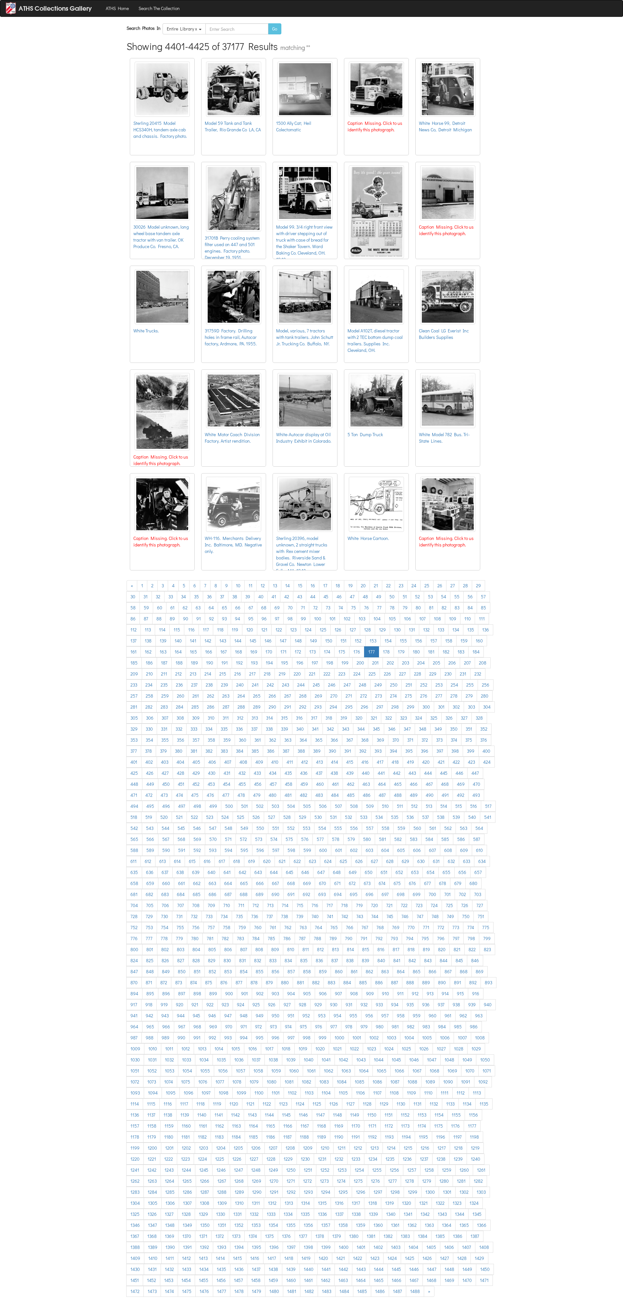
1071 (487, 1071)
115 (177, 630)
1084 (342, 1082)
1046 (414, 1060)
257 (134, 696)
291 (287, 707)
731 (179, 916)
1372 (219, 1236)
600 (323, 850)
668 (291, 883)
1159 (169, 1126)
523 (209, 817)
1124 (300, 1104)
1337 (339, 1214)
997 (291, 1038)
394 (393, 751)
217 (252, 674)
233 (133, 685)
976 (318, 1027)
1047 (431, 1060)
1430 (135, 1269)
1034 (204, 1060)
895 (150, 993)
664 (228, 883)
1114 (134, 1104)
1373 (236, 1236)
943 (165, 1015)
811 (305, 949)
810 (290, 949)
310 (211, 718)
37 (222, 596)
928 (302, 1004)
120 (249, 630)
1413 (203, 1258)
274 (393, 696)
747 (420, 916)
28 (465, 585)
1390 (170, 1247)
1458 (256, 1280)
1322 (440, 1203)
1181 (185, 1137)
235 (164, 685)
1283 (135, 1192)
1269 (256, 1181)
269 (318, 696)
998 (307, 1038)
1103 (309, 1093)
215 (222, 674)
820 (442, 949)
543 (149, 828)
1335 (305, 1214)
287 (226, 707)
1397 (291, 1247)
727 (479, 905)
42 (286, 596)
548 (228, 828)
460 (320, 784)
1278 (409, 1181)
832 (257, 960)
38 (234, 596)
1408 (484, 1247)
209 (134, 674)
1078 (236, 1082)
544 (165, 828)
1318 (372, 1203)
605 (401, 850)
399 (470, 751)
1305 (152, 1203)
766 (349, 927)
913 (430, 993)
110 (467, 619)
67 (251, 608)
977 (333, 1027)
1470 (467, 1280)
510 (385, 806)
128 (367, 630)
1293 (308, 1192)
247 (347, 685)
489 (414, 795)
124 (308, 630)
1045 (396, 1060)
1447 (431, 1269)
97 (277, 619)
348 (422, 729)
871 (149, 982)
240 (240, 685)
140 (178, 641)
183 (461, 652)
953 (321, 1015)
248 (362, 685)
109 (452, 619)
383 (224, 751)
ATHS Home (117, 8)
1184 (236, 1137)
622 (297, 861)
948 (244, 1015)
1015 (235, 1049)
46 (339, 596)
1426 (427, 1258)
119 (235, 630)
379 (163, 751)
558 (385, 828)
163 (163, 652)
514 (443, 806)
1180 (168, 1137)
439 (350, 773)
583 (413, 839)
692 (306, 894)
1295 (343, 1192)
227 (402, 674)
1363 (429, 1225)
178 (386, 652)
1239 (458, 1159)
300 (426, 707)
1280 (444, 1181)
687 (228, 894)
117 (206, 630)
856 (275, 971)
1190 (338, 1137)
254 (454, 685)
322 (388, 718)
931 (349, 1004)
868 (464, 971)
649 (353, 872)
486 (367, 795)
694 (338, 894)
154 (388, 641)
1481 (291, 1291)
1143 (252, 1115)
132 (426, 630)
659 (150, 883)
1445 (396, 1269)
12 (263, 585)
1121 (250, 1104)
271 (349, 696)
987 (134, 1038)
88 (159, 619)
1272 (307, 1181)
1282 (478, 1181)
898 (197, 993)
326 (449, 718)
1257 (411, 1170)
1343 (442, 1214)
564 (479, 828)
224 (356, 674)
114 (162, 630)
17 (325, 585)
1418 (288, 1258)
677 (427, 883)
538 (441, 817)
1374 (253, 1236)
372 (424, 740)
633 (466, 861)
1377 (303, 1236)
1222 (168, 1159)
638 (180, 872)
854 (244, 971)
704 (134, 905)
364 (303, 740)
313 (254, 718)
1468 (431, 1280)
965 (150, 1027)
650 (369, 872)
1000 (339, 1038)
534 (379, 817)
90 (185, 619)
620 (267, 861)
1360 (378, 1225)
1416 (254, 1258)
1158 (151, 1126)
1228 (270, 1159)
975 (303, 1027)
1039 (291, 1060)
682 (149, 894)
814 (350, 949)
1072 (134, 1082)
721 (389, 905)
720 (374, 905)
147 (283, 641)
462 (350, 784)
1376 (286, 1236)
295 (349, 707)
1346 (135, 1225)
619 (251, 861)
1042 (343, 1060)
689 (259, 894)
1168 (321, 1126)
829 (211, 960)
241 (255, 685)
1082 (306, 1082)
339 (284, 729)
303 (471, 707)
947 (228, 1015)
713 (270, 905)
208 (482, 663)
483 (319, 795)
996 (275, 1038)
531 (333, 817)
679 (457, 883)
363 (287, 740)
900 (229, 993)
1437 (256, 1269)
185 (134, 663)
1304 (135, 1203)
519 (148, 817)
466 (414, 784)
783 (240, 938)
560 (417, 828)
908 (354, 993)
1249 (273, 1170)
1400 (343, 1247)
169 (253, 652)
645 (289, 872)
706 (165, 905)
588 (134, 850)
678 (442, 883)
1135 (484, 1104)
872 (163, 982)
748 (435, 916)
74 (340, 608)
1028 (458, 1049)
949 (259, 1015)
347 (407, 729)
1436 (239, 1269)
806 (228, 949)
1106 (360, 1093)
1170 (355, 1126)
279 (469, 696)
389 (317, 751)
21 (376, 585)
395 (409, 751)
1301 (447, 1192)
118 (220, 630)
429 (196, 773)
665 (244, 883)
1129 (384, 1104)
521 (179, 817)
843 (428, 960)
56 (470, 596)
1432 (169, 1269)
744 (374, 916)
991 (197, 1038)
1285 (170, 1192)
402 (149, 762)
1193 (389, 1137)
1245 (203, 1170)
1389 (152, 1247)
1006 (445, 1038)
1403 (395, 1247)
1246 (221, 1170)
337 (254, 729)
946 (212, 1015)
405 (196, 762)
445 (443, 773)
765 (334, 927)
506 (323, 806)
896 (166, 993)
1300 (430, 1192)
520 (164, 817)
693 (322, 894)
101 (332, 619)
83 (457, 608)
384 (239, 751)
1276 (375, 1181)
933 (379, 1004)
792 (379, 938)
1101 (276, 1093)
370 (395, 740)
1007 (462, 1038)
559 (401, 828)
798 (471, 938)
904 (291, 993)
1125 (316, 1104)
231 (463, 674)
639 (196, 872)
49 (378, 596)
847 (134, 971)
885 (363, 982)
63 (198, 608)
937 (441, 1004)
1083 (324, 1082)
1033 (186, 1060)
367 (349, 740)
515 (458, 806)
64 (211, 608)
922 (210, 1004)
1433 (186, 1269)
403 (164, 762)
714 (285, 905)
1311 (256, 1203)
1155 (456, 1115)
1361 (395, 1225)
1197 (457, 1137)
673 (367, 883)
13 (275, 585)
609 (464, 850)
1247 (238, 1170)
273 (378, 696)
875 (208, 982)
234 (149, 685)
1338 (356, 1214)
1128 (367, 1104)
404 (180, 762)
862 (369, 971)
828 (196, 960)
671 (337, 883)
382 (209, 751)
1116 (168, 1104)
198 (329, 663)
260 (180, 696)
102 (347, 619)
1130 (401, 1104)
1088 (412, 1082)
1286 (187, 1192)
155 (403, 641)
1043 (361, 1060)
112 (133, 630)
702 (462, 894)
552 (291, 828)
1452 (151, 1280)
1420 (323, 1258)
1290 (257, 1192)
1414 (220, 1258)
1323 (457, 1203)
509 (370, 806)
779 (179, 938)
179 (401, 652)
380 (178, 751)
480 (272, 795)
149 (313, 641)
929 (318, 1004)
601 (338, 850)
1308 (204, 1203)
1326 (152, 1214)
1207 (273, 1148)
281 (133, 707)
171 (283, 652)
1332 (254, 1214)
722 (404, 905)
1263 (152, 1181)
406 (212, 762)
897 (181, 993)
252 (423, 685)
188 (179, 663)
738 (284, 916)
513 (429, 806)
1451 (134, 1280)
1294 (325, 1192)
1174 (422, 1126)
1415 (237, 1258)
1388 (135, 1247)
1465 (379, 1280)
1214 (391, 1148)
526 (256, 817)
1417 (271, 1258)
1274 (341, 1181)
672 (352, 883)
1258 (429, 1170)
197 (315, 663)
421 (441, 762)
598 (291, 850)
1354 (273, 1225)
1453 (168, 1280)
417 (380, 762)
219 (282, 674)
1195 (423, 1137)
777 (149, 938)
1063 (346, 1071)
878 (254, 982)
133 (441, 630)
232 (477, 674)
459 (304, 784)
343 (345, 729)
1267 (221, 1181)
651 (384, 872)
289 (257, 707)
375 (468, 740)
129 (382, 630)
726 (464, 905)
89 (172, 619)
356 (180, 740)
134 (455, 630)
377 (133, 751)
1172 (389, 1126)
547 (212, 828)
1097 (206, 1093)
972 (258, 1027)
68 (263, 608)
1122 (267, 1104)
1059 (276, 1071)
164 (178, 652)
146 (268, 641)
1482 (309, 1291)
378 (148, 751)
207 (467, 663)
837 (334, 960)
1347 (152, 1225)
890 (442, 982)
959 (417, 1015)
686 (212, 894)
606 (417, 850)
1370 (186, 1236)
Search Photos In (145, 28)
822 (472, 949)
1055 (205, 1071)
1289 (239, 1192)
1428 (462, 1258)
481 (288, 795)
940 (488, 1004)
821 (457, 949)
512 (414, 806)
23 (401, 585)
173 (312, 652)
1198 (474, 1137)
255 (470, 685)
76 (366, 608)
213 (193, 674)
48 (365, 596)
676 (412, 883)
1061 (311, 1071)
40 (260, 596)
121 (264, 630)
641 (227, 872)
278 (454, 696)
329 (134, 729)
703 (477, 894)
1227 (254, 1159)
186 (149, 663)
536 (410, 817)
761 (273, 927)
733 (209, 916)
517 (488, 806)
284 (179, 707)
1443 (361, 1269)
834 (288, 960)
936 (426, 1004)
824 (134, 960)
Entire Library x (183, 29)
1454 (186, 1280)
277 (438, 696)
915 (460, 993)
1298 (395, 1192)
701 (447, 894)
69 (277, 608)
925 (256, 1004)
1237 (424, 1159)
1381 (371, 1236)
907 (338, 993)
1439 (291, 1269)
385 (255, 751)
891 (457, 982)
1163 (236, 1126)
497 (181, 806)
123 (293, 630)
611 (133, 861)
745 (389, 916)
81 (431, 608)
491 (445, 795)
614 (177, 861)
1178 (134, 1137)
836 (319, 960)
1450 (485, 1269)
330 (149, 729)
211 (164, 674)
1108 (394, 1093)
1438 (273, 1269)
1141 (218, 1115)
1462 (325, 1280)
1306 (170, 1203)
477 (225, 795)
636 (149, 872)
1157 (134, 1126)
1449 (467, 1269)
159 (464, 641)
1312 (272, 1203)
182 (446, 652)
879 (269, 982)
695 (354, 894)
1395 (256, 1247)
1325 (135, 1214)
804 (196, 949)
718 (344, 905)
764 (318, 927)
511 (400, 806)
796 (441, 938)
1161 (203, 1126)
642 (242, 872)
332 (179, 729)
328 (479, 718)
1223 (185, 1159)
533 (363, 817)
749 (450, 916)
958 (401, 1015)
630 (421, 861)
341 (315, 729)
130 (397, 630)
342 (330, 729)
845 (459, 960)
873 (178, 982)
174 (327, 652)
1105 (343, 1093)
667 (275, 883)
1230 (305, 1159)
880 (285, 982)
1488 (415, 1291)
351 (469, 729)
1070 (469, 1071)
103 (362, 619)
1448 (449, 1269)
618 (236, 861)
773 (455, 927)
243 (285, 685)
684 (181, 894)
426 (149, 773)
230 (448, 674)
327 (464, 718)
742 (344, 916)
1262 (135, 1181)
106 (407, 619)
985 (458, 1027)
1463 (343, 1280)
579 (351, 839)
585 (445, 839)
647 (321, 872)
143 (222, 641)
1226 (236, 1159)
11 (250, 585)
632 (451, 861)
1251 (308, 1170)
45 (326, 596)
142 (207, 641)
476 (210, 795)
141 (193, 641)
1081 (289, 1082)
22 (388, 585)
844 (443, 960)
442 (396, 773)
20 (363, 585)
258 (149, 696)
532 (348, 817)
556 (354, 828)
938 (456, 1004)
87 (146, 619)
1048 (449, 1060)
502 (259, 806)
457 (273, 784)
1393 (221, 1247)
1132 (434, 1104)
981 (395, 1027)
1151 (389, 1115)
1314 (305, 1203)
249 (378, 685)
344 (361, 729)
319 (343, 718)
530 (318, 817)
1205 (238, 1148)
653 (415, 872)
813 (335, 949)
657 (478, 872)
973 (273, 1027)
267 (287, 696)
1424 (392, 1258)
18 (338, 585)
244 (301, 685)
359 (227, 740)
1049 (467, 1060)
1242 (151, 1170)
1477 (221, 1291)
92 (211, 619)
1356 (308, 1225)
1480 (274, 1291)
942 (149, 1015)
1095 (171, 1093)
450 (166, 784)
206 (452, 663)
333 (193, 729)
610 (479, 850)
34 (183, 596)
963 (479, 1015)
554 (322, 828)
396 (424, 751)
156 (418, 641)
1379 (336, 1236)
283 (164, 707)
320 (358, 718)
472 (149, 795)
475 (195, 795)
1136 (134, 1115)
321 (374, 718)
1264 (169, 1181)
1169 (338, 1126)
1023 (371, 1049)
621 (282, 861)
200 (360, 663)
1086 (377, 1082)
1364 (446, 1225)
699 (417, 894)
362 (272, 740)
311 (226, 718)
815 (365, 949)
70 (290, 608)
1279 (426, 1181)
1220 (135, 1159)
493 (476, 795)
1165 (270, 1126)
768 (380, 927)
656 (462, 872)
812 (320, 949)
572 (243, 839)
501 (244, 806)
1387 (474, 1236)
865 (417, 971)
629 (405, 861)
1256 (394, 1170)
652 (399, 872)
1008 (480, 1038)
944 (181, 1015)
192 (239, 663)
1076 (202, 1082)
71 (303, 608)
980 (380, 1027)
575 (289, 839)
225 (372, 674)
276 (423, 696)
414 (334, 762)
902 (259, 993)
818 (411, 949)
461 (335, 784)
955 (353, 1015)
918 (149, 1004)
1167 (304, 1126)
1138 (168, 1115)
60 (159, 608)
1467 (414, 1280)
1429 (479, 1258)
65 (224, 608)
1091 (465, 1082)
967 (181, 1027)
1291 (274, 1192)
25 (426, 585)
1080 (271, 1082)
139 (163, 641)
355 (165, 740)
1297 (377, 1192)
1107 (377, 1093)
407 (227, 762)
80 (418, 608)
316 (299, 718)
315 (284, 718)
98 (290, 619)
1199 (135, 1148)
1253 (342, 1170)
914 (445, 993)
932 (364, 1004)
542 (134, 828)
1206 (256, 1148)
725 (449, 905)
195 (284, 663)
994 (244, 1038)
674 (382, 883)
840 (381, 960)
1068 (434, 1071)
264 (241, 696)
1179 (151, 1137)
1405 (431, 1247)
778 (164, 938)
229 (432, 674)
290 (272, 707)
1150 (371, 1115)
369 (380, 740)
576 (305, 839)
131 (412, 630)
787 (302, 938)
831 (242, 960)
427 (165, 773)
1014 (218, 1049)
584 (429, 839)
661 (181, 883)
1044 (379, 1060)
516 (473, 806)
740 (315, 916)
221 (312, 674)
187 (164, 663)
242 (270, 685)
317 (314, 718)
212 (178, 674)
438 (334, 773)
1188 (304, 1137)
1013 (202, 1049)
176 (356, 652)
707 (180, 905)
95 (250, 619)
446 (459, 773)
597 (275, 850)
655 (446, 872)
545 (181, 828)
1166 (287, 1126)
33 (170, 596)
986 (474, 1027)
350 (454, 729)
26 (439, 585)
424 (487, 762)
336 (239, 729)
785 (271, 938)
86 (133, 619)
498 (197, 806)
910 (385, 993)
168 (238, 652)
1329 (203, 1214)
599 (307, 850)
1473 (152, 1291)
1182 (202, 1137)
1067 (416, 1071)
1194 (406, 1137)
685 (197, 894)
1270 (273, 1181)
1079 (254, 1082)
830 (227, 960)
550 (260, 828)
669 (307, 883)
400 (486, 751)
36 (209, 596)
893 (488, 982)
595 (244, 850)
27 (452, 585)
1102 (292, 1093)
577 (320, 839)
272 (363, 696)
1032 (169, 1060)
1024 (389, 1049)
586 (461, 839)
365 (319, 740)
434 (272, 773)
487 (382, 795)
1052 (152, 1071)
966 (166, 1027)
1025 (406, 1049)
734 (224, 916)
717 (329, 905)
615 (192, 861)
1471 (484, 1280)
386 (271, 751)
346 (392, 729)
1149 (354, 1115)
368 (365, 740)
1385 (440, 1236)
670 (322, 883)
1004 (409, 1038)
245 (316, 685)
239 (224, 685)
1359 (360, 1225)
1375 (269, 1236)
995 (259, 1038)
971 (243, 1027)
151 (343, 641)
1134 (467, 1104)
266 (272, 696)
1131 (417, 1104)
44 (312, 596)
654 (430, 872)
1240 (475, 1159)
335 (224, 729)
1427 (444, 1258)
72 (315, 608)
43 (299, 596)
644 (274, 872)
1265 (187, 1181)
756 (196, 927)
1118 (200, 1104)
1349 (187, 1225)
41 (274, 596)
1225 (219, 1159)
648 (337, 872)
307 (165, 718)
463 (366, 784)
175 (341, 652)
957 (385, 1015)
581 (382, 839)
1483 (326, 1291)
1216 (425, 1148)
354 (149, 740)
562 (448, 828)
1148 (337, 1115)
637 (165, 872)
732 (194, 916)
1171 (372, 1126)
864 (401, 971)
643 (258, 872)
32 (158, 596)
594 (228, 850)
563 (463, 828)
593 (212, 850)
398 (455, 751)
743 (359, 916)
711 (241, 905)
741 (330, 916)
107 (422, 619)
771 (426, 927)
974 (288, 1027)
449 (150, 784)
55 (456, 596)
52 (417, 596)
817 (396, 949)
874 (193, 982)
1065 (381, 1071)
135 (470, 630)
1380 (354, 1236)
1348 (170, 1225)
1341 (408, 1214)
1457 (238, 1280)
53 (430, 596)
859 (323, 971)
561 (432, 828)
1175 (438, 1126)
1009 (135, 1049)
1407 (466, 1247)
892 (473, 982)
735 (239, 916)
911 (400, 993)
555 (338, 828)
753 (149, 927)
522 (194, 817)
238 (209, 685)
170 (268, 652)
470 (476, 784)
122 (278, 630)
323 (403, 718)
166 (208, 652)
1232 (339, 1159)
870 (134, 982)
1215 (408, 1148)
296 (364, 707)
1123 (283, 1104)
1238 (441, 1159)
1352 (238, 1225)
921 (194, 1004)
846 (475, 960)
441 (381, 773)
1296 (360, 1192)
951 (290, 1015)
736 (254, 916)
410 (274, 762)
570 (213, 839)
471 (133, 795)
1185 (253, 1137)
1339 (373, 1214)
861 (354, 971)
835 (304, 960)
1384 (422, 1236)
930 (333, 1004)
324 (418, 718)
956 (369, 1015)
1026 (424, 1049)
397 (439, 751)
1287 (204, 1192)
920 (179, 1004)
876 (223, 982)
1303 (481, 1192)
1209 (307, 1148)
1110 (428, 1093)
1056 (223, 1071)
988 (149, 1038)
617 (222, 861)
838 (350, 960)
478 (241, 795)
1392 (204, 1247)
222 (327, 674)
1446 (414, 1269)
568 (181, 839)
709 (211, 905)
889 (426, 982)
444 (428, 773)
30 (132, 596)
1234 (372, 1159)
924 (240, 1004)
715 (300, 905)
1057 (240, 1071)
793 (394, 938)
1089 (430, 1082)
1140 (201, 1115)
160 (479, 641)
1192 (372, 1137)
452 (196, 784)
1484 (344, 1291)
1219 (475, 1148)
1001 (356, 1038)
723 (419, 905)
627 (374, 861)
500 (229, 806)
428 (180, 773)
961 (448, 1015)
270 (333, 696)
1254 (359, 1170)
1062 (328, 1071)
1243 (169, 1170)
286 (210, 707)
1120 (233, 1104)
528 (287, 817)
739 (299, 916)
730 (164, 916)
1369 (169, 1236)
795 (425, 938)
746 (405, 916)
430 (211, 773)
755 (180, 927)
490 (430, 795)
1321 (423, 1203)
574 (273, 839)
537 (425, 817)
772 (440, 927)
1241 (134, 1170)
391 (347, 751)
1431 (152, 1269)
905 (307, 993)
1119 (217, 1104)
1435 (221, 1269)
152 (358, 641)
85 (483, 608)
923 (225, 1004)
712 (255, 905)
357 (196, 740)
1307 (187, 1203)
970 (228, 1027)
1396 (274, 1247)
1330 (220, 1214)
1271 (291, 1181)
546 (197, 828)
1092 (483, 1082)
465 (398, 784)
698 (401, 894)
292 (302, 707)
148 (298, 641)
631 (436, 861)
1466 (396, 1280)
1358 (343, 1225)
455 (242, 784)
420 (426, 762)
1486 (380, 1291)
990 (181, 1038)
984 (442, 1027)
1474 (169, 1291)
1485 (362, 1291)
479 (257, 795)
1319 (389, 1203)
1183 (219, 1137)
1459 (273, 1280)
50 (392, 596)
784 (256, 938)
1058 (258, 1071)
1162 (219, 1126)
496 (166, 806)
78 (392, 608)
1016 (252, 1049)
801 (149, 949)
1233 (355, 1159)
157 (433, 641)
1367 (134, 1236)
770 (411, 927)
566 (150, 839)
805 (212, 949)
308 (180, 718)
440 (366, 773)
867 (448, 971)
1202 (186, 1148)
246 (332, 685)
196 (299, 663)
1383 (405, 1236)
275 (408, 696)
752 (134, 927)
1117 (184, 1104)
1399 (326, 1247)
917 (133, 1004)
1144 (269, 1115)
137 (133, 641)
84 (470, 608)
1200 (152, 1148)
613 (162, 861)
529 (302, 817)
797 (456, 938)
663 (212, 883)
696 (369, 894)
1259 (446, 1170)
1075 (185, 1082)
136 (485, 630)
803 (180, 949)
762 (287, 927)
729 (149, 916)
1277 (392, 1181)
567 (165, 839)
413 (319, 762)
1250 (291, 1170)
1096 (188, 1093)
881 (300, 982)
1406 (449, 1247)
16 (313, 585)
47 (352, 596)
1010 (152, 1049)
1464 (361, 1280)
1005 (427, 1038)
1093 (135, 1093)
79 (405, 608)
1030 (135, 1060)
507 (338, 806)
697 (385, 894)
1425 (409, 1258)
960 (432, 1015)
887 (394, 982)
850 (182, 971)
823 (487, 949)
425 (134, 773)
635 (134, 872)
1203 (203, 1148)
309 (196, 718)
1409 (135, 1258)
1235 (390, 1159)
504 (291, 806)
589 (150, 850)
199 (344, 663)
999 (322, 1038)
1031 (152, 1060)
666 (260, 883)
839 (365, 960)
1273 (324, 1181)
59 (146, 608)
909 (370, 993)
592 (197, 850)
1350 (205, 1225)
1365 (464, 1225)
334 (209, 729)
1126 (333, 1104)
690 (275, 894)
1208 (290, 1148)
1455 (203, 1280)
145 (253, 641)
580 (367, 839)
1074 (168, 1082)
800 (134, 949)
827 (180, 960)
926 (271, 1004)
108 (437, 619)
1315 (322, 1203)
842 (412, 960)
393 (378, 751)
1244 (186, 1170)
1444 (379, 1269)
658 (134, 883)
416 (365, 762)
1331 (237, 1214)
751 (481, 916)
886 (379, 982)
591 (181, 850)
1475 (186, 1291)
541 (487, 817)
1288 (221, 1192)
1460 (291, 1280)
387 (286, 751)
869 (479, 971)
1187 (287, 1137)
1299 (412, 1192)
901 (244, 993)
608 (448, 850)
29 (478, 585)
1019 (303, 1049)
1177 (472, 1126)
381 (193, 751)
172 (298, 652)
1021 (337, 1049)
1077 (219, 1082)
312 (240, 718)
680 (473, 883)
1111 (444, 1093)
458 (288, 784)
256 (485, 685)
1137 (151, 1115)
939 (472, 1004)
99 (303, 619)
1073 (151, 1082)
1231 (322, 1159)
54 (443, 596)
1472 (135, 1291)
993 (228, 1038)
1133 (450, 1104)
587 (476, 839)
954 (337, 1015)
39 (247, 596)
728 (134, 916)
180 (416, 652)
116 (191, 630)
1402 (378, 1247)
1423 (374, 1258)
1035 (221, 1060)
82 (444, 608)
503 (275, 806)
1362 (412, 1225)
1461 (308, 1280)
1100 (258, 1093)
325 (433, 718)
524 (225, 817)
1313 (289, 1203)
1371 (203, 1236)
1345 (477, 1214)
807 (243, 949)
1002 (374, 1038)
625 (343, 861)
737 (269, 916)
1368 (152, 1236)
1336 (322, 1214)
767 (364, 927)
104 (377, 619)
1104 (326, 1093)
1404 (413, 1247)
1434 (204, 1269)
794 (409, 938)
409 (259, 762)
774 (470, 927)
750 (466, 916)
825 (149, 960)
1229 (288, 1159)
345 (376, 729)
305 (134, 718)
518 (133, 817)
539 (456, 817)
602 (354, 850)
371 (410, 740)
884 (347, 982)
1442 (343, 1269)
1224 (202, 1159)
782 (225, 938)
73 (328, 608)
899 (213, 993)
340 (300, 729)
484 (335, 795)
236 (179, 685)
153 (373, 641)
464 (382, 784)
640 (211, 872)
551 (275, 828)
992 (212, 1038)
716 (315, 905)
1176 (455, 1126)
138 (148, 641)
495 (150, 806)
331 (164, 729)
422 (456, 762)
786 (287, 938)
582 (398, 839)
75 (353, 608)
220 (297, 674)
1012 (185, 1049)
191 (224, 663)
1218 (458, 1148)
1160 (186, 1126)
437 (319, 773)
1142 (235, 1115)
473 (164, 795)
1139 (184, 1115)
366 (334, 740)
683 (165, 894)
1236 (407, 1159)
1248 (256, 1170)
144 (237, 641)
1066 (399, 1071)
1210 (325, 1148)
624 (328, 861)
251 (409, 685)
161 (133, 652)
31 (145, 596)
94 (237, 619)
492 (460, 795)
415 (349, 762)
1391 (187, 1247)
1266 (204, 1181)
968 (197, 1027)
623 (312, 861)
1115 (151, 1104)
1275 (358, 1181)
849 (166, 971)
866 (432, 971)
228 (417, 674)
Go (274, 29)
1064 (364, 1071)
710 (226, 905)
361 (257, 740)
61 (172, 608)
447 (475, 773)
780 (195, 938)
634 (482, 861)
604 (385, 850)
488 (398, 795)
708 (196, 905)
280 (484, 696)
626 (359, 861)
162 (148, 652)
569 (197, 839)
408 (243, 762)
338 (269, 729)
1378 (319, 1236)
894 (134, 993)
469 (461, 784)
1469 (449, 1280)
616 (207, 861)
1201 (169, 1148)
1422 (357, 1258)
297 (379, 707)
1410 (152, 1258)
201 (375, 663)
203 (405, 663)
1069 (452, 1071)
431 (227, 773)
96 (264, 619)
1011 (169, 1049)
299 (410, 707)
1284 (152, 1192)
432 (242, 773)
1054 (187, 1071)
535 (394, 817)
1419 (306, 1258)
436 (304, 773)
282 (149, 707)
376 (483, 740)
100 (317, 619)
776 (134, 938)
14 (287, 585)
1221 (152, 1159)
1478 (239, 1291)
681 (134, 894)
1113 (477, 1093)
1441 (326, 1269)
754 (164, 927)
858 (307, 971)
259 (165, 696)
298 (395, 707)
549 (244, 828)
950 (275, 1015)
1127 (350, 1104)
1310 (239, 1203)
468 (445, 784)
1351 (222, 1225)
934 (394, 1004)
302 (456, 707)
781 (210, 938)
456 (258, 784)
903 (275, 993)
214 (207, 674)
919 (164, 1004)
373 (439, 740)
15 (300, 585)
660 (166, 883)
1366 (481, 1225)
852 (212, 971)
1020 (320, 1049)
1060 (294, 1071)
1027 (441, 1049)
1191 (355, 1137)
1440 (308, 1269)
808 (259, 949)
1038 (273, 1060)
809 (275, 949)
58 (133, 608)
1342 (425, 1214)
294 (333, 707)
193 (254, 663)
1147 (320, 1115)
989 (165, 1038)
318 (328, 718)
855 (259, 971)
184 (476, 652)
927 (287, 1004)
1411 (169, 1258)
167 (223, 652)
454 (226, 784)
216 (237, 674)
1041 (326, 1060)
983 (426, 1027)
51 (405, 596)
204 (421, 663)
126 (338, 630)
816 (381, 949)
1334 (288, 1214)
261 (195, 696)
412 (304, 762)
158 (448, 641)
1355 (291, 1225)
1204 (221, 1148)
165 (193, 652)
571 (228, 839)
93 (224, 619)
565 (134, 839)
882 (316, 982)
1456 (221, 1280)
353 (134, 740)
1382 (388, 1236)
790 (348, 938)
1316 (339, 1203)
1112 (461, 1093)
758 (226, 927)
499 (213, 806)
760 (258, 927)
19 (350, 585)
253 (439, 685)
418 (395, 762)
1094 (153, 1093)
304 (487, 707)
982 (410, 1027)
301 (441, 707)
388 (301, 751)
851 (197, 971)
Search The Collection (159, 8)
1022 (354, 1049)
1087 (394, 1082)
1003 (391, 1038)
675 (397, 883)
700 (432, 894)
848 (150, 971)
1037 (256, 1060)
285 (195, 707)
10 (238, 585)
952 (306, 1015)
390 (332, 751)
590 (166, 850)
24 (413, 585)
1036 (239, 1060)
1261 (481, 1170)
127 (352, 630)
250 (393, 685)
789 (333, 938)
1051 (134, 1071)
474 (179, 795)
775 (485, 927)
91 (198, 619)
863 (385, 971)
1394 (239, 1247)
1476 (204, 1291)
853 (228, 971)
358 (211, 740)
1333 (271, 1214)
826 (165, 960)
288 (241, 707)
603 (369, 850)
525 (240, 817)
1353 (256, 1225)
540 (472, 817)
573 (258, 839)
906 (323, 993)
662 (197, 883)
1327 (169, 1214)
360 (242, 740)
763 (303, 927)
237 (194, 685)
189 (194, 663)
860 (339, 971)
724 (434, 905)
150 (328, 641)
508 (354, 806)
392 (362, 751)
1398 (308, 1247)
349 (438, 729)
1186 (270, 1137)
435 (288, 773)
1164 (253, 1126)
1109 (411, 1093)
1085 (359, 1082)
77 (379, 608)
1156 (473, 1115)
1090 (448, 1082)
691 (291, 894)
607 (432, 850)
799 (487, 938)
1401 (361, 1247)
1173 (405, 1126)
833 (272, 960)
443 (412, 773)
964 (134, 1027)
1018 (286, 1049)
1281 (461, 1181)
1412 (186, 1258)
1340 (391, 1214)
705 (149, 905)
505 (307, 806)
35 (196, 596)
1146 (303, 1115)
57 (483, 596)
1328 (186, 1214)
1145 (286, 1115)
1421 (340, 1258)
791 (363, 938)
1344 (459, 1214)
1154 (439, 1115)
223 (341, 674)
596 (260, 850)
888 (410, 982)
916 (475, 993)
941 (134, 1015)
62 (185, 608)
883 (331, 982)
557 (369, 828)
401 (133, 762)
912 (415, 993)
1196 (440, 1137)
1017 (269, 1049)
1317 (356, 1203)
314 (269, 718)
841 (396, 960)
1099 (241, 1093)
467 (429, 784)
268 (303, 696)
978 (348, 1027)
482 (303, 795)
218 (267, 674)
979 (364, 1027)
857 (291, 971)
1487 (397, 1291)
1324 (474, 1203)
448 (134, 784)
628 (390, 861)
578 (335, 839)
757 (211, 927)
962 (463, 1015)
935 (410, 1004)
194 (269, 663)
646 (305, 872)
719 (359, 905)
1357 (325, 1225)
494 (134, 806)
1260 (464, 1170)
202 (390, 663)
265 (257, 696)
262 (210, 696)
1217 (441, 1148)
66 (237, 608)
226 (387, 674)
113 (148, 630)
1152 (405, 1115)
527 (271, 817)
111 (482, 619)
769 (395, 927)
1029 (476, 1049)
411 (290, 762)
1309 (222, 1203)
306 (149, 718)
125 (323, 630)
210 (149, 674)
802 (165, 949)
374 (454, 740)
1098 (223, 1093)
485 (351, 795)
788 (317, 938)
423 (471, 762)
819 (426, 949)
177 (371, 652)
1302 (464, 1192)
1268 (239, 1181)
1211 (341, 1148)
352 (483, 729)
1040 (308, 1060)
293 (318, 707)
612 (148, 861)
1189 (321, 1137)
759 (242, 927)
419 (410, 762)
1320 (406, 1203)
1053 (169, 1071)
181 (431, 652)
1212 (358, 1148)
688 (244, 894)
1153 (422, 1115)
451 (181, 784)
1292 (291, 1192)
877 (239, 982)
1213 (374, 1148)
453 (211, 784)
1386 (457, 1236)
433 (257, 773)
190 (209, 663)
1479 (256, 1291)
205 (436, 663)
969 (213, 1027)
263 (225, 696)
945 (196, 1015)
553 (306, 828)
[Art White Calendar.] (376, 210)
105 (392, 619)
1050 (485, 1060)
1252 (324, 1170)
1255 (377, 1170)
